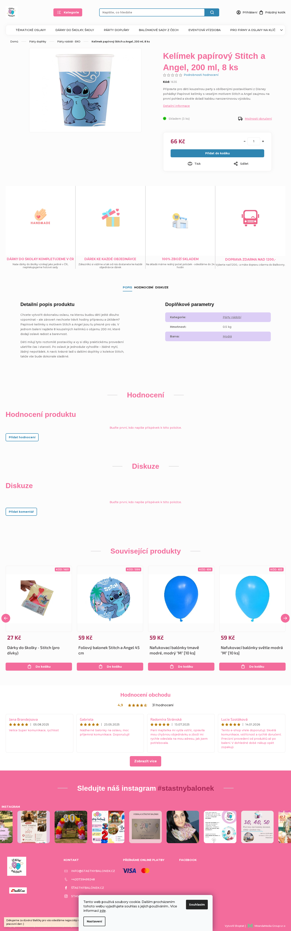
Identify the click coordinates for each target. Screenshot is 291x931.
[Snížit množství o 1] (244, 141)
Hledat (212, 12)
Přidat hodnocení (22, 437)
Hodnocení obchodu (145, 695)
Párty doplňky (116, 30)
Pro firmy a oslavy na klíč (252, 30)
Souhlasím (197, 904)
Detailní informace (176, 106)
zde (103, 911)
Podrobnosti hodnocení (201, 75)
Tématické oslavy (31, 30)
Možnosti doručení (258, 118)
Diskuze (161, 287)
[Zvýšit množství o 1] (263, 141)
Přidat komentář (21, 512)
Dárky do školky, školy (74, 30)
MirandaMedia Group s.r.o (270, 925)
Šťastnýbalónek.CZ (87, 888)
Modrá (227, 336)
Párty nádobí (232, 317)
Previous (5, 618)
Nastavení (94, 921)
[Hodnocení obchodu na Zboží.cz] (18, 890)
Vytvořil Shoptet (234, 925)
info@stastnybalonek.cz (93, 871)
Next (285, 618)
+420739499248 (83, 879)
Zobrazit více (145, 761)
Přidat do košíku (217, 153)
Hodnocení (143, 287)
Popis (127, 287)
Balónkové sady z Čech (159, 30)
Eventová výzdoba (204, 30)
